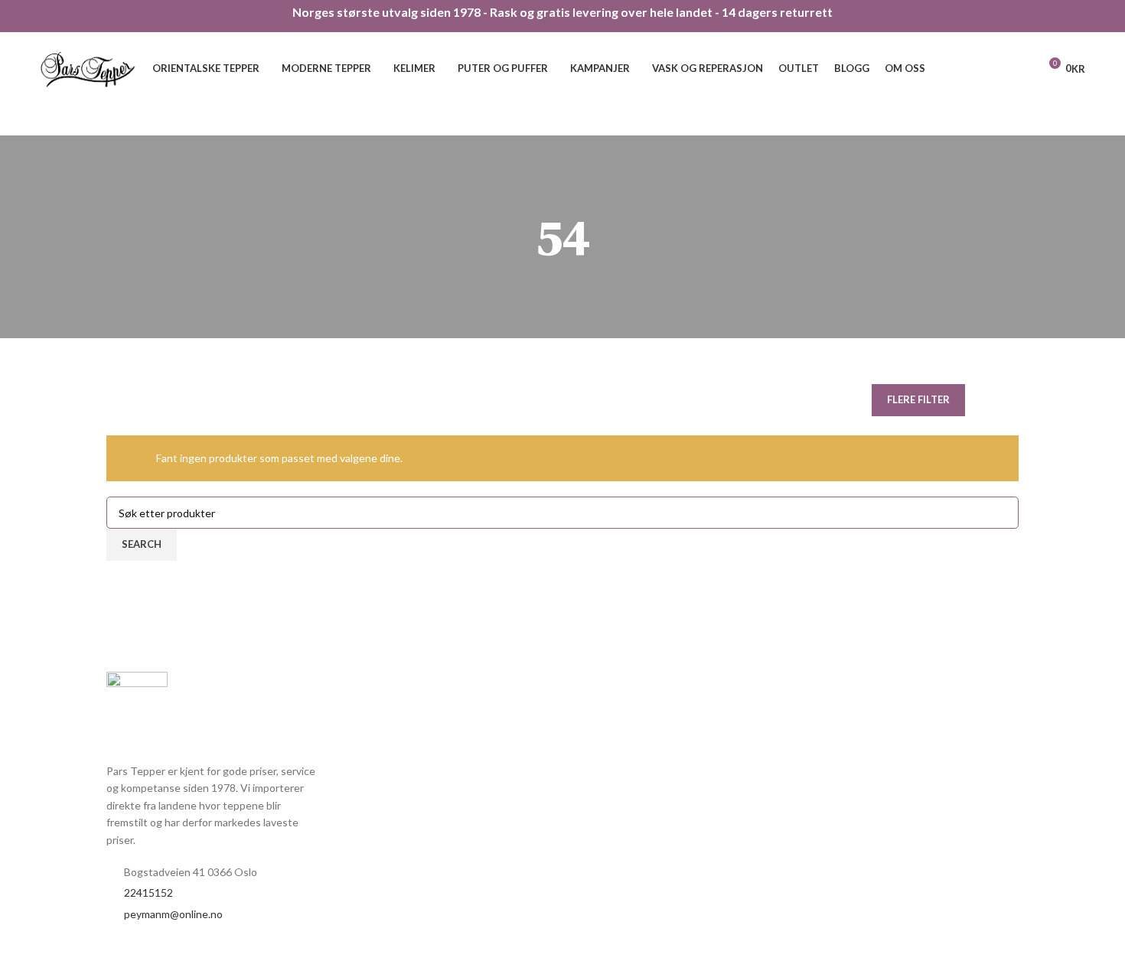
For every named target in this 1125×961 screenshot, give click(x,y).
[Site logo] (89, 66)
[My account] (995, 69)
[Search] (1021, 69)
